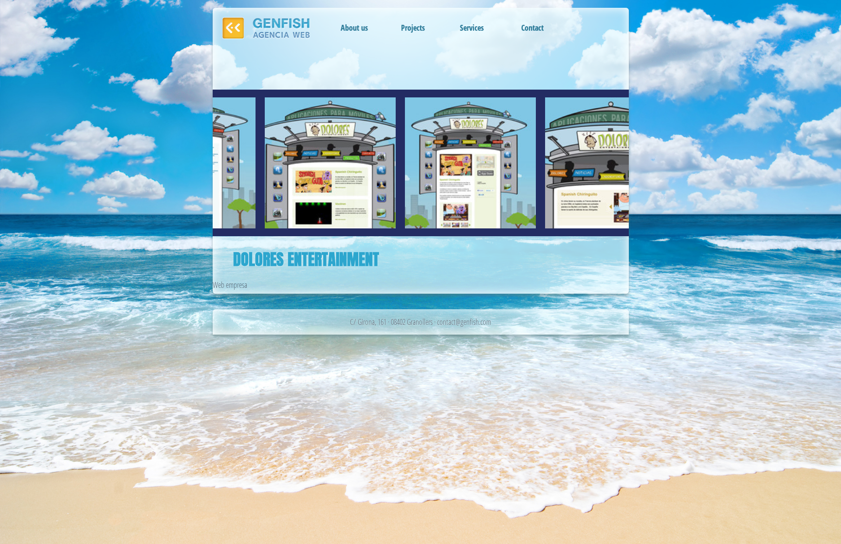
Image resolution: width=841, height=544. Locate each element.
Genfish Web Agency (268, 28)
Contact (532, 27)
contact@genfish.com (464, 322)
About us (354, 27)
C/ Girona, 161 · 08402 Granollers (391, 322)
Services (472, 27)
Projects (413, 27)
